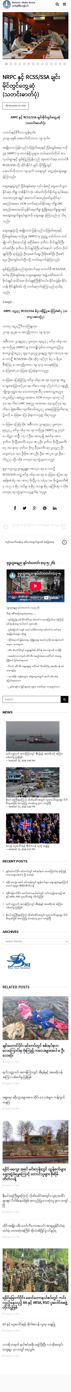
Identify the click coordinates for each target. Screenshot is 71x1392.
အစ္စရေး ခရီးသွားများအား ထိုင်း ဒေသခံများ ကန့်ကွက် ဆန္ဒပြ (34, 1100)
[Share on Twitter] (24, 508)
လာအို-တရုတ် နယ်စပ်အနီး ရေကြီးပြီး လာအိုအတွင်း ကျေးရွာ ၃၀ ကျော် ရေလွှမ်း (33, 1347)
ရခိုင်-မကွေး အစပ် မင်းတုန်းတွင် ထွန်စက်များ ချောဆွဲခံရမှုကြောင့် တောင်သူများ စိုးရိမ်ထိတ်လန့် (37, 884)
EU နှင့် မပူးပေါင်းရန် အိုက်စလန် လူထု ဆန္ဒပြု (27, 846)
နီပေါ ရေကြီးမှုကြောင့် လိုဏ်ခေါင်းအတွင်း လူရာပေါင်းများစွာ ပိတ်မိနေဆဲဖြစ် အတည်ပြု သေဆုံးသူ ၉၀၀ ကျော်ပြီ (37, 801)
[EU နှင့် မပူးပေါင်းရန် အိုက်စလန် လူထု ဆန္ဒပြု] (32, 828)
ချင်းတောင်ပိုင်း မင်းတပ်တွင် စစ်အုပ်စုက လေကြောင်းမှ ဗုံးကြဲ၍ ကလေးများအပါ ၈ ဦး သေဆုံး (36, 873)
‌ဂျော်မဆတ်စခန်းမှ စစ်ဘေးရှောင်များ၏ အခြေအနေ (29, 542)
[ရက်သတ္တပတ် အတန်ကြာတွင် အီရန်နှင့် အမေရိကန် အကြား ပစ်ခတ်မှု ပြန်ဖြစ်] (32, 736)
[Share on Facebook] (15, 508)
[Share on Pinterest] (44, 508)
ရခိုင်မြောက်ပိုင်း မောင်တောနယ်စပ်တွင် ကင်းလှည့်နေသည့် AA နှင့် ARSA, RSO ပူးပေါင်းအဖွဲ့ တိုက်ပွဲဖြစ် (35, 895)
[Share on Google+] (34, 508)
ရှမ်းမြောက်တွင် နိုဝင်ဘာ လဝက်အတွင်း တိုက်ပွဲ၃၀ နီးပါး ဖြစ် (39, 526)
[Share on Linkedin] (54, 508)
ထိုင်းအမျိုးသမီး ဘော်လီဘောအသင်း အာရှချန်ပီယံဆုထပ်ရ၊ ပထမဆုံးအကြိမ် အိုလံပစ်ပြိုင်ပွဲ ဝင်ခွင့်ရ (34, 1228)
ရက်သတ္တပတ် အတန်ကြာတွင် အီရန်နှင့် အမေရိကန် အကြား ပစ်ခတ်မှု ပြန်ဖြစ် (34, 755)
